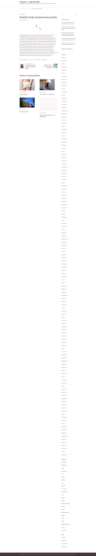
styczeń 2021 (64, 232)
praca (63, 494)
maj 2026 (63, 63)
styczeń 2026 (64, 76)
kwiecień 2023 (64, 154)
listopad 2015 (64, 395)
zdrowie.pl (64, 530)
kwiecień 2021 (64, 223)
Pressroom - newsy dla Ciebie (32, 554)
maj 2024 (63, 126)
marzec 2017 (64, 345)
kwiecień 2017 (64, 342)
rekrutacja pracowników (36, 59)
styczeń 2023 (64, 160)
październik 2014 (65, 436)
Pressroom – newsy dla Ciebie (30, 2)
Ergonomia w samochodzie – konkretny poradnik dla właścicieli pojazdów (69, 44)
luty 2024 (63, 135)
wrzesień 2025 (64, 82)
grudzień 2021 (64, 198)
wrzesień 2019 (64, 267)
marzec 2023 (64, 157)
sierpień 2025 (64, 85)
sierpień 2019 (64, 270)
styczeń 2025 (64, 104)
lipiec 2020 (63, 248)
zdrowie (63, 527)
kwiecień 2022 (64, 185)
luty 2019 (63, 282)
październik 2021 (65, 204)
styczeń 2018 (64, 320)
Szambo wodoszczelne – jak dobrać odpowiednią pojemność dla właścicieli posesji (69, 28)
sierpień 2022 (64, 173)
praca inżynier (29, 59)
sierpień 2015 (64, 404)
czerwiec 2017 (64, 339)
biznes (63, 468)
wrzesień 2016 (64, 364)
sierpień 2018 (64, 298)
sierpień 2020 (64, 245)
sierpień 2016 (64, 367)
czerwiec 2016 (64, 373)
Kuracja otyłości (24, 94)
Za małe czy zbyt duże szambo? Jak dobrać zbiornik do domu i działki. (68, 23)
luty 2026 (63, 73)
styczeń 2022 (64, 195)
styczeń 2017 (64, 351)
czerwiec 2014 (64, 448)
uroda (63, 518)
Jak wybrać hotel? (24, 111)
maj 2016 (63, 376)
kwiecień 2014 (64, 454)
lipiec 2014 (63, 445)
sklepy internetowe (65, 512)
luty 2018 (63, 317)
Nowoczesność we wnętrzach (47, 94)
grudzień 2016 (64, 354)
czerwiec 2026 (64, 60)
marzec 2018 (64, 314)
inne (62, 482)
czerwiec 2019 (64, 276)
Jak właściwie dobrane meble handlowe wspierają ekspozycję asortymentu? (69, 39)
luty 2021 (63, 229)
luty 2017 (63, 348)
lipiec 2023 (63, 148)
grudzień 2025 (64, 79)
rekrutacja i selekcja (34, 38)
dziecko (63, 477)
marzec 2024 (64, 132)
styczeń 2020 (64, 257)
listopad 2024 (64, 107)
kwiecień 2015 (64, 417)
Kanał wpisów (64, 540)
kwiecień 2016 (64, 379)
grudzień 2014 (64, 429)
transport (63, 515)
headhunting (25, 59)
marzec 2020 (64, 254)
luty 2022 (63, 192)
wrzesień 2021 (64, 207)
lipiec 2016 (63, 370)
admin (21, 20)
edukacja (63, 479)
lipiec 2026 (63, 57)
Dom (62, 474)
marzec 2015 (64, 420)
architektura (64, 462)
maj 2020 (63, 251)
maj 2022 (63, 182)
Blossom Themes (62, 554)
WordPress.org (64, 546)
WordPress (73, 554)
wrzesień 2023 (64, 145)
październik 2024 (65, 110)
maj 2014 (63, 451)
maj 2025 (63, 95)
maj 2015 (63, 414)
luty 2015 (63, 423)
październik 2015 (65, 398)
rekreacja (63, 506)
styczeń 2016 (64, 389)
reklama (63, 500)
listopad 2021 (64, 201)
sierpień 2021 (64, 210)
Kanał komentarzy (65, 543)
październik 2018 (65, 295)
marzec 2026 (64, 70)
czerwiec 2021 (64, 217)
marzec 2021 (64, 226)
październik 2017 (65, 326)
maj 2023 (63, 151)
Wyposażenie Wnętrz (66, 524)
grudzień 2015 (64, 392)
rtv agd (63, 509)
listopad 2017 (64, 323)
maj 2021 (63, 220)
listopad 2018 (64, 292)
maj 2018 (63, 307)
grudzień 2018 (64, 289)
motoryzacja (64, 488)
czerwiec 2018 (64, 304)
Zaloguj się (63, 537)
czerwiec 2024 (64, 123)
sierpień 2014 (64, 442)
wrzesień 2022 (64, 170)
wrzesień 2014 (64, 439)
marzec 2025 (64, 101)
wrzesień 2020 (64, 242)
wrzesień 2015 (64, 401)
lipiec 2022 (63, 176)
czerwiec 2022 (64, 179)
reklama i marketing (66, 503)
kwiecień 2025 (64, 98)
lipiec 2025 (63, 88)
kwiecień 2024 (64, 129)
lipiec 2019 (63, 273)
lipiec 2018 (63, 301)
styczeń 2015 (64, 426)
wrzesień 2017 (64, 329)
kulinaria (63, 485)
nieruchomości (64, 491)
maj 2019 (63, 279)
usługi (63, 521)
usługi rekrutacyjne (44, 59)
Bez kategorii (23, 14)
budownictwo (64, 471)
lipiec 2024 (63, 120)
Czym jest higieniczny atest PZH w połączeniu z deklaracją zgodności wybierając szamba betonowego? (68, 34)
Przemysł (63, 497)
